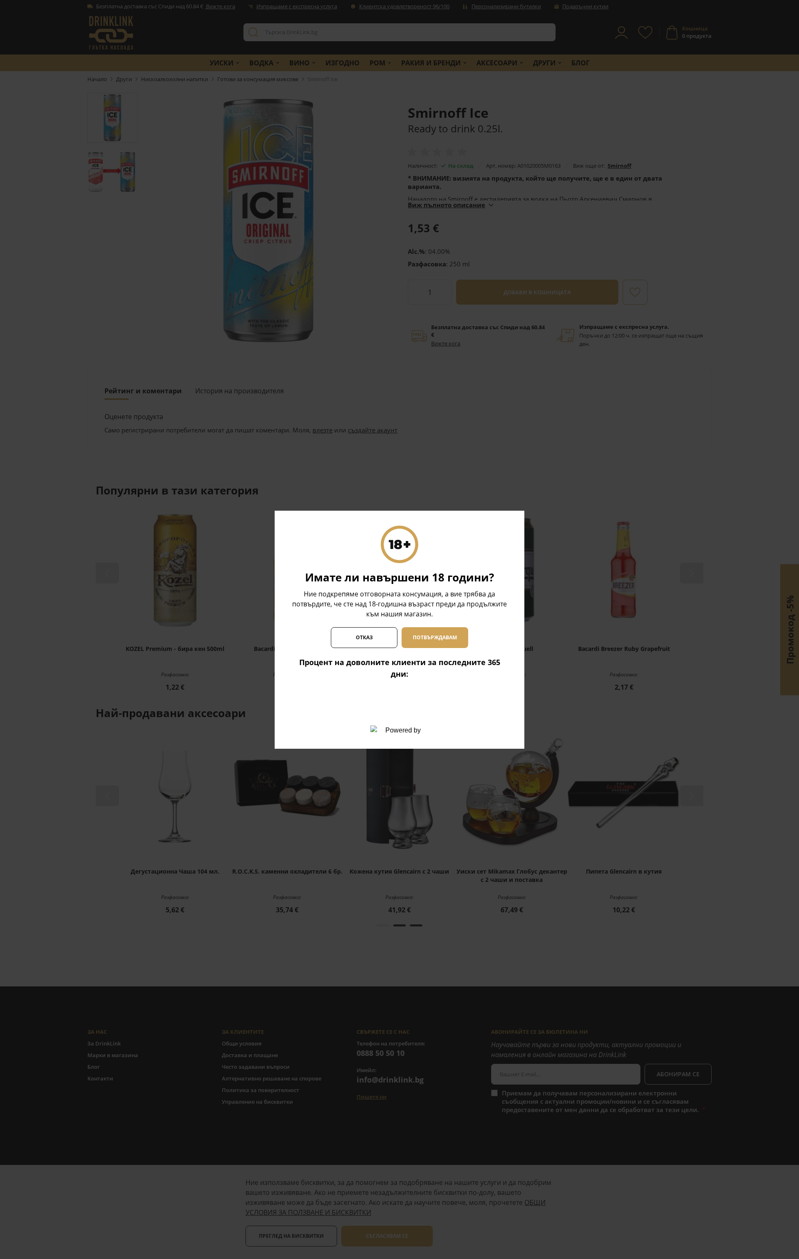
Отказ (364, 637)
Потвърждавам (435, 637)
